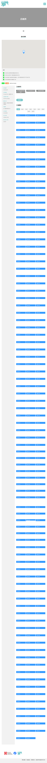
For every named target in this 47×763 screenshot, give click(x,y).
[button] (23, 31)
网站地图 (23, 759)
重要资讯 (33, 759)
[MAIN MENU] (44, 4)
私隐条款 (28, 759)
